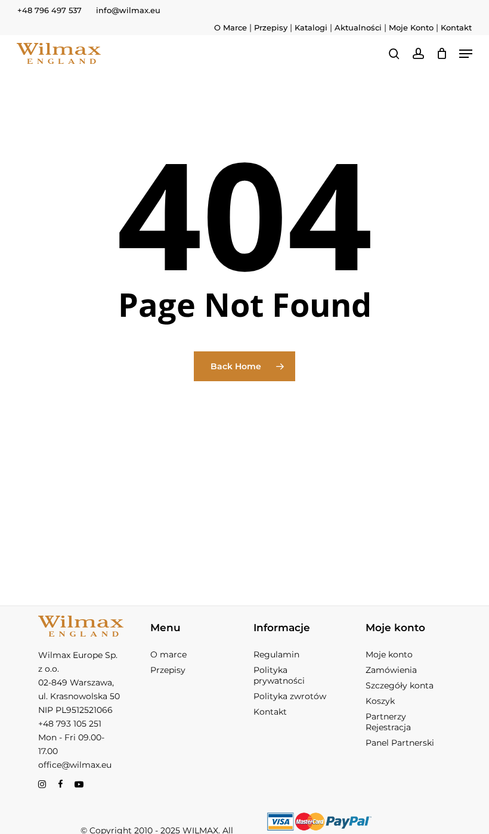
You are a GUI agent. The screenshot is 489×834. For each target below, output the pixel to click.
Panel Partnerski (400, 742)
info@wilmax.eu (128, 10)
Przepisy (270, 27)
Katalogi (311, 27)
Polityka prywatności (279, 675)
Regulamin (276, 654)
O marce (168, 654)
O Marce (230, 27)
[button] (465, 54)
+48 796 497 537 (49, 10)
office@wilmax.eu (75, 764)
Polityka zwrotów (289, 696)
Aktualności (358, 27)
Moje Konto (411, 27)
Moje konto (389, 654)
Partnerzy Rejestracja (388, 722)
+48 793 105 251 (69, 723)
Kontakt (456, 27)
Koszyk (380, 701)
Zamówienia (391, 670)
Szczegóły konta (400, 685)
